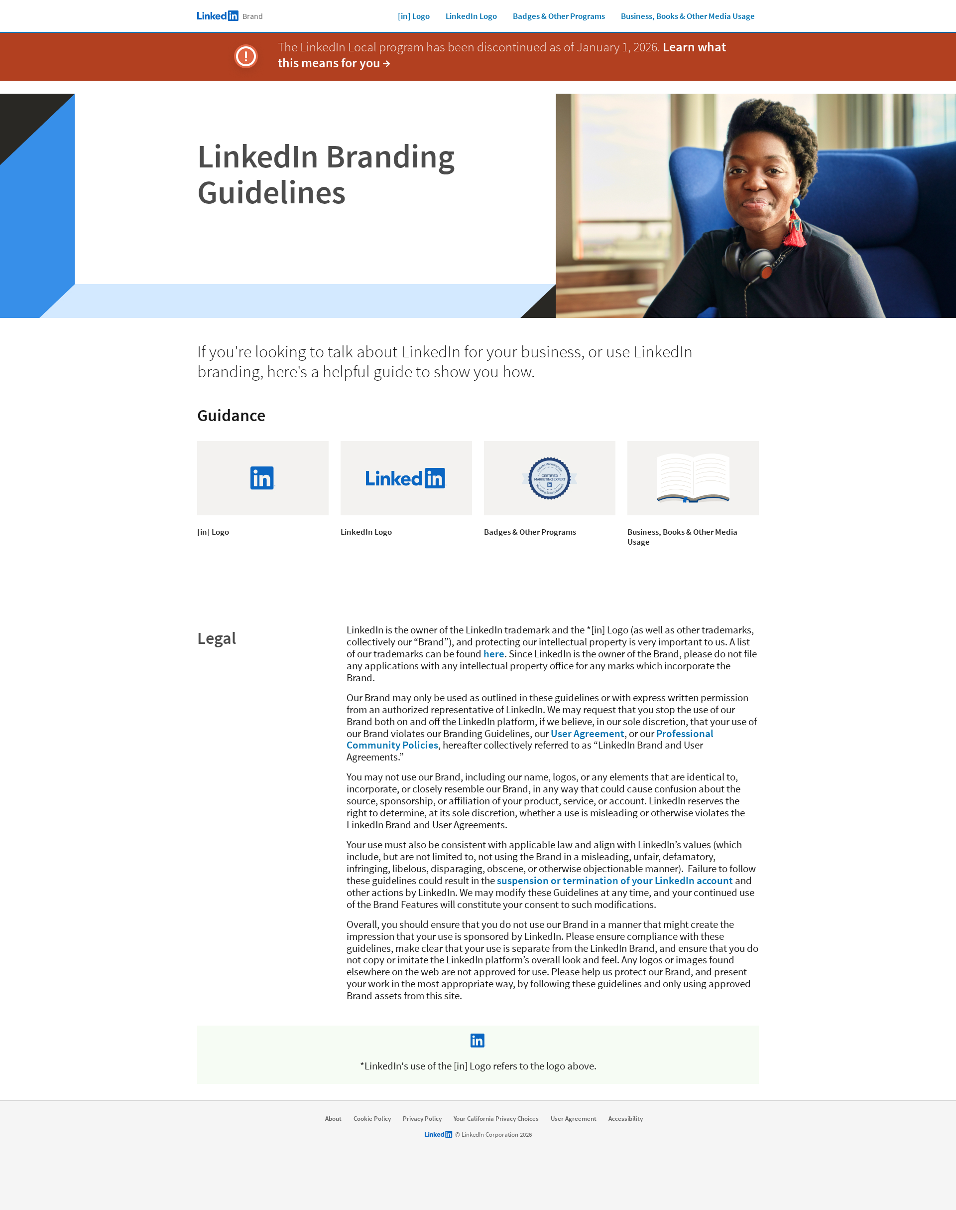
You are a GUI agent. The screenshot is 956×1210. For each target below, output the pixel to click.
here (493, 653)
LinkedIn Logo (471, 15)
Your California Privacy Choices (496, 1119)
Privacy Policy (422, 1119)
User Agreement (587, 733)
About (333, 1119)
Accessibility (625, 1119)
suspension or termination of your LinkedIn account (615, 880)
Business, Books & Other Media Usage (688, 15)
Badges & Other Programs (559, 15)
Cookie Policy (372, 1119)
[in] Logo (414, 15)
